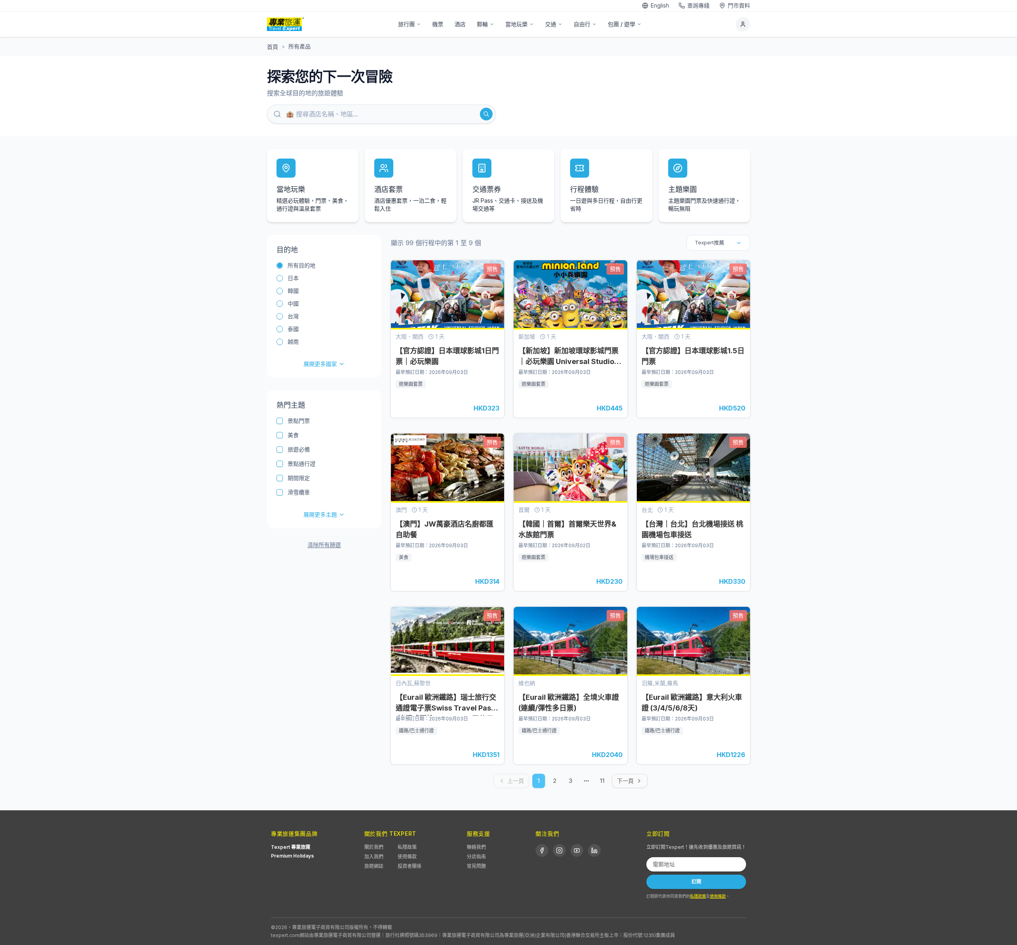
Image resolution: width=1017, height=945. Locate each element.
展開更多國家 (320, 363)
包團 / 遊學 (621, 24)
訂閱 (696, 882)
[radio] (279, 265)
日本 (293, 278)
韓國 (293, 290)
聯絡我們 (476, 847)
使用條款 (407, 857)
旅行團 (406, 24)
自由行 (582, 24)
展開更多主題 (320, 514)
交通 (550, 24)
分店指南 (476, 857)
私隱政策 (407, 847)
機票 (437, 24)
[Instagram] (559, 850)
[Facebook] (542, 850)
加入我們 (373, 857)
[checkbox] (279, 421)
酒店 (460, 24)
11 (602, 780)
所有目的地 (301, 265)
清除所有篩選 (324, 544)
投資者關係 (409, 866)
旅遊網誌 (373, 866)
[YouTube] (576, 850)
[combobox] (718, 243)
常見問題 (476, 866)
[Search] (486, 114)
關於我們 (373, 847)
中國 (293, 303)
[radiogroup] (324, 314)
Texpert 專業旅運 (290, 847)
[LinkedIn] (594, 850)
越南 (293, 341)
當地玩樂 (516, 24)
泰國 (293, 328)
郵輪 (482, 24)
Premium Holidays (292, 856)
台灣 (293, 316)
